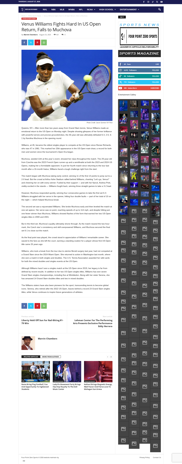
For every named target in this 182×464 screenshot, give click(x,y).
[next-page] (111, 356)
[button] (159, 9)
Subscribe (155, 88)
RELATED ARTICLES (31, 357)
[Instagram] (148, 2)
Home (23, 16)
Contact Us (157, 457)
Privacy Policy (145, 457)
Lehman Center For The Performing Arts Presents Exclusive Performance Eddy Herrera (92, 323)
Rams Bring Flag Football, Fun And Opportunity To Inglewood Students (35, 386)
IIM (24, 461)
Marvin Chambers (31, 35)
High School (106, 9)
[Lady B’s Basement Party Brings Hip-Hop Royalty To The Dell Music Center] (67, 371)
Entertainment (128, 9)
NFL (81, 9)
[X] (157, 2)
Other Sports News (34, 16)
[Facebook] (144, 2)
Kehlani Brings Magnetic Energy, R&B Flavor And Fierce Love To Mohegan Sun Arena (98, 386)
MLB (62, 9)
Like (157, 64)
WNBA (71, 9)
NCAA (90, 9)
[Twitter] (31, 42)
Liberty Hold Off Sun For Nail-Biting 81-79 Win (42, 322)
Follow (155, 70)
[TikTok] (152, 2)
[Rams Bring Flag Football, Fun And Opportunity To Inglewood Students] (35, 371)
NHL (45, 9)
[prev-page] (107, 356)
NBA (53, 9)
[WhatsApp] (44, 42)
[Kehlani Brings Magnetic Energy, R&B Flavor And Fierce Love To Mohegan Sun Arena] (98, 371)
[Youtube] (161, 2)
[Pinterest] (37, 42)
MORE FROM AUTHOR (50, 357)
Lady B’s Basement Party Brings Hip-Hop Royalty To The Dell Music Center (67, 386)
